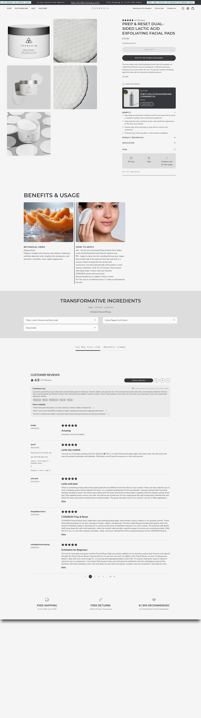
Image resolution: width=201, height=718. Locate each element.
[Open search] (156, 380)
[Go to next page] (115, 576)
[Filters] (162, 380)
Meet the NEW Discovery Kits (85, 2)
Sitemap (66, 651)
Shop (65, 632)
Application (128, 143)
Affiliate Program (102, 662)
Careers (98, 655)
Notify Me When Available (149, 58)
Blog (65, 647)
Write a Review (138, 380)
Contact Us (99, 666)
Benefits (126, 112)
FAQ (97, 658)
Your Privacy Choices (103, 670)
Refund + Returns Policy (105, 643)
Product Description (132, 137)
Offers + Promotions (103, 647)
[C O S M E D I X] (100, 8)
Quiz (65, 639)
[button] (21, 8)
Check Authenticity (103, 651)
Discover (67, 643)
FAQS (124, 149)
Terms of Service (102, 635)
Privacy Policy (100, 632)
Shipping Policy (101, 639)
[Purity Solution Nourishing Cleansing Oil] (131, 98)
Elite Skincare (69, 635)
